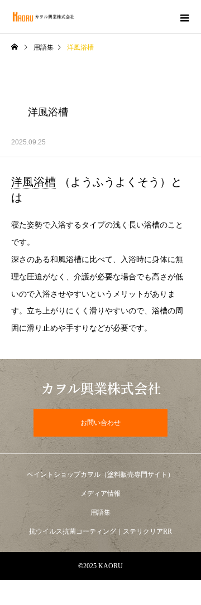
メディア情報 (100, 493)
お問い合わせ (100, 423)
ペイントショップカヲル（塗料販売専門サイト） (100, 474)
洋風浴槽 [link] (33, 182)
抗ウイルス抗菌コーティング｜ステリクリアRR (100, 531)
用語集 (44, 47)
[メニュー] (184, 16)
